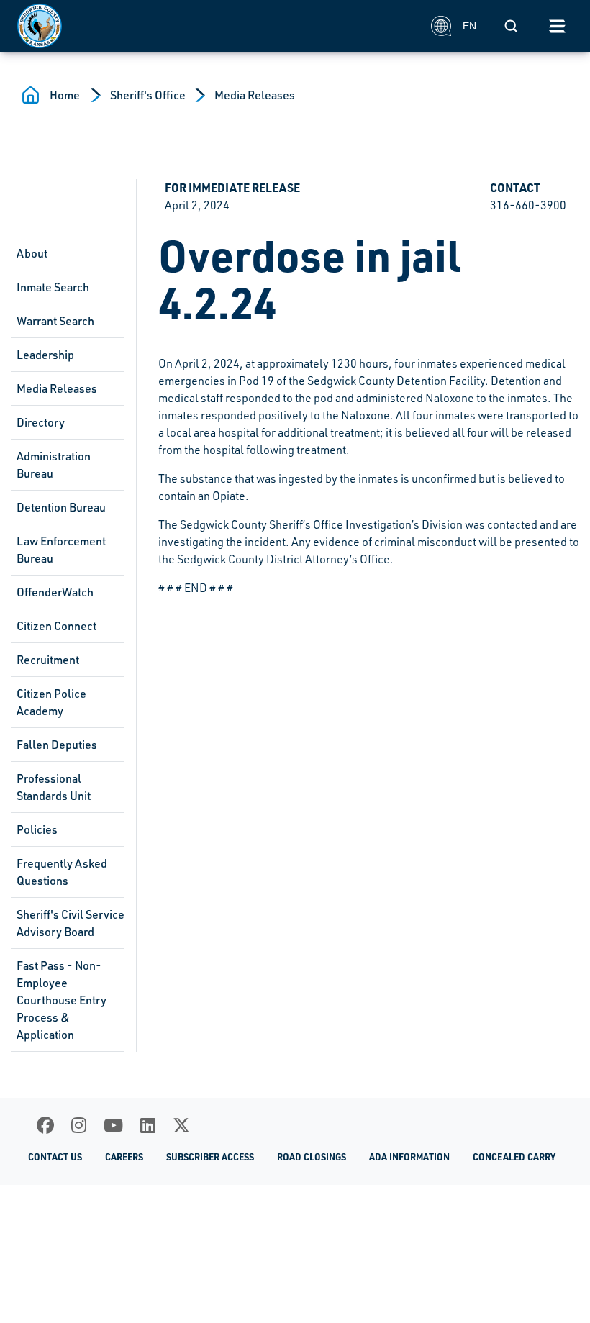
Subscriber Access (210, 1157)
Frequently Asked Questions (62, 872)
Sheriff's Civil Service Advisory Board (70, 923)
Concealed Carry (514, 1157)
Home (65, 95)
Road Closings (311, 1157)
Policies (37, 829)
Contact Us (55, 1157)
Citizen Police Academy (51, 702)
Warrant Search (55, 321)
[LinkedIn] (148, 1125)
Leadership (45, 354)
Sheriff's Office (148, 95)
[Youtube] (113, 1125)
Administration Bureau (54, 465)
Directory (41, 422)
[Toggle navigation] (557, 26)
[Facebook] (45, 1125)
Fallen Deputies (57, 744)
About (32, 253)
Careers (124, 1157)
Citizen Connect (56, 626)
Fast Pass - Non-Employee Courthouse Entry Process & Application (61, 1000)
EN (469, 26)
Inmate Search (53, 287)
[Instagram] (79, 1125)
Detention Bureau (61, 507)
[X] (181, 1125)
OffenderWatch (55, 592)
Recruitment (48, 660)
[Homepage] (216, 26)
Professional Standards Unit (54, 787)
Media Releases (254, 95)
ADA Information (409, 1157)
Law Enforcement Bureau (61, 549)
